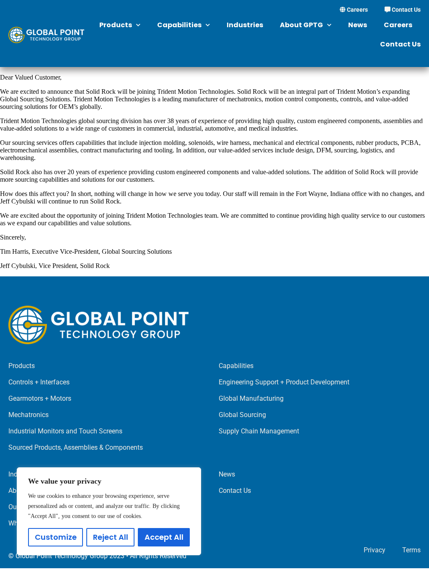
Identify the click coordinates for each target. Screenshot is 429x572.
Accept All (164, 537)
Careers (357, 9)
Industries (245, 25)
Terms (411, 550)
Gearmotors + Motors (39, 398)
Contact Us (405, 9)
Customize (56, 537)
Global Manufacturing (251, 398)
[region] (109, 511)
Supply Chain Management (259, 431)
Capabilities (179, 25)
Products (115, 25)
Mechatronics (28, 415)
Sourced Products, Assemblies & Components (75, 447)
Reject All (110, 537)
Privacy (374, 550)
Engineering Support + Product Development (284, 382)
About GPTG (301, 25)
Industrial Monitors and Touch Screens (65, 431)
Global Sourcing (242, 415)
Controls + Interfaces (39, 382)
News (357, 25)
